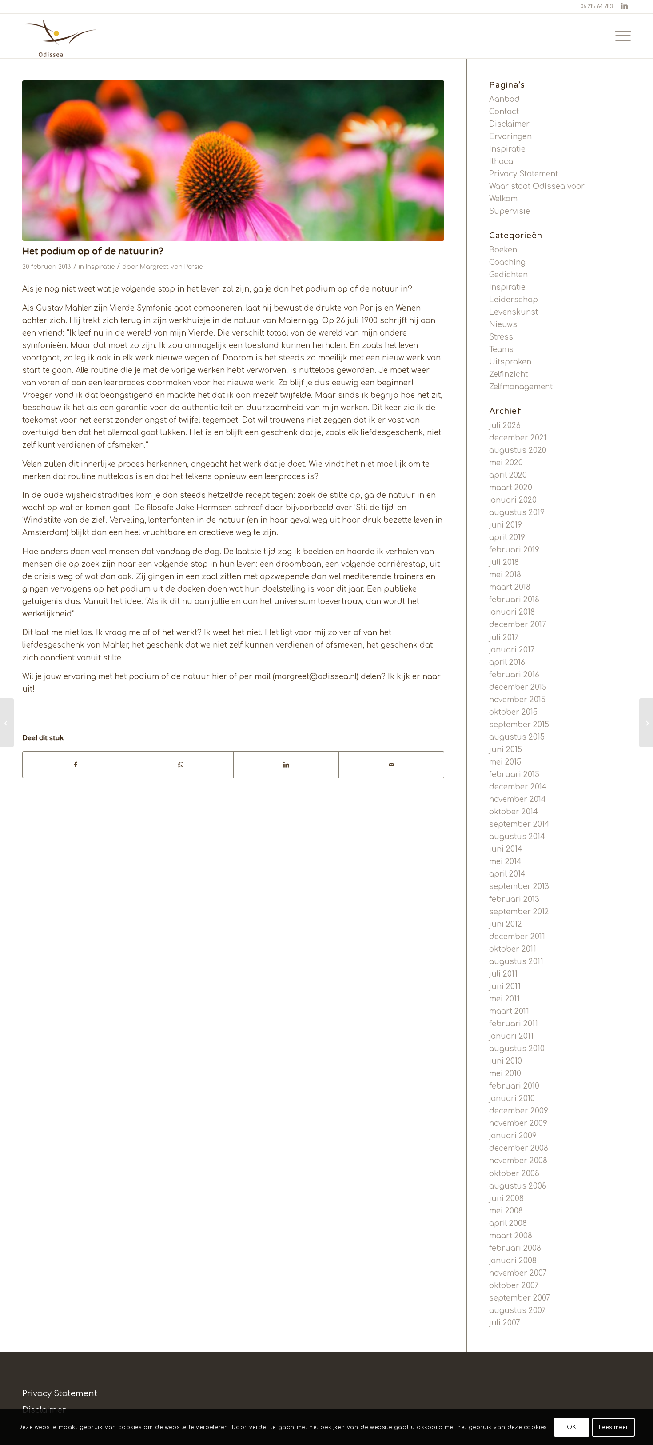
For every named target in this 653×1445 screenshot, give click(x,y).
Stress (501, 337)
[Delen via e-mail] (391, 765)
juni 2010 (505, 1061)
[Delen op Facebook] (75, 765)
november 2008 (518, 1161)
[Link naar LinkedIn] (624, 6)
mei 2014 (505, 861)
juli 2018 (504, 562)
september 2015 (519, 724)
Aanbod (504, 99)
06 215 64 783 (597, 6)
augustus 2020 (517, 450)
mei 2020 (506, 463)
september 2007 (519, 1298)
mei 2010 (505, 1073)
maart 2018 (509, 587)
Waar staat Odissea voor (537, 186)
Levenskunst (513, 312)
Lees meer (613, 1427)
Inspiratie (100, 267)
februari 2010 (514, 1086)
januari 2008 (513, 1261)
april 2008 (508, 1223)
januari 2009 (513, 1136)
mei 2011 (504, 999)
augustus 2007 (517, 1310)
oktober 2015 (513, 712)
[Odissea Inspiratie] (233, 160)
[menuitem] (620, 36)
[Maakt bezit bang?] (646, 722)
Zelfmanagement (521, 387)
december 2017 (517, 624)
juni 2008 (506, 1198)
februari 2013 (514, 899)
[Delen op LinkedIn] (286, 765)
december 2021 (518, 438)
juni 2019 (505, 525)
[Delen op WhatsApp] (180, 765)
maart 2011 (509, 1011)
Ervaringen (510, 136)
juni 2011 (505, 986)
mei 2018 (505, 575)
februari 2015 (514, 774)
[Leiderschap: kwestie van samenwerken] (7, 722)
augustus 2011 (516, 961)
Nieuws (503, 324)
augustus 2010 (517, 1049)
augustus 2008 (517, 1186)
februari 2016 (514, 675)
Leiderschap (513, 300)
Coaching (507, 262)
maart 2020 (510, 488)
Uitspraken (510, 362)
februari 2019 (514, 550)
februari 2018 (514, 600)
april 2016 (507, 662)
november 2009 (518, 1123)
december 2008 (518, 1148)
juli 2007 (504, 1323)
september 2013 (519, 886)
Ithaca (501, 161)
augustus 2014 (517, 837)
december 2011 (517, 937)
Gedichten (508, 275)
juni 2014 (505, 849)
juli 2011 (503, 974)
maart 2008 (510, 1236)
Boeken (503, 250)
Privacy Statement (523, 174)
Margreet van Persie (171, 267)
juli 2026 (505, 425)
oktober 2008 (514, 1173)
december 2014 (518, 787)
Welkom (503, 199)
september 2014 (519, 824)
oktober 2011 (512, 949)
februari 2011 (513, 1024)
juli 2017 (504, 637)
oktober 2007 (514, 1285)
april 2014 (507, 874)
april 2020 (508, 475)
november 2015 (517, 700)
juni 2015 (505, 749)
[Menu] (620, 36)
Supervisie (509, 211)
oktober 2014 (513, 812)
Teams (501, 349)
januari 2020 (513, 500)
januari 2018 (512, 612)
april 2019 (507, 537)
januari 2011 (511, 1036)
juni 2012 (505, 924)
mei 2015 (505, 762)
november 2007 (518, 1273)
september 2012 (519, 912)
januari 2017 (512, 650)
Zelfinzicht (508, 374)
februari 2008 (515, 1248)
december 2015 (517, 687)
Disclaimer (509, 124)
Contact (504, 112)
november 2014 (517, 799)
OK (571, 1427)
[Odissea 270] (61, 36)
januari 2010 (512, 1098)
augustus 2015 (517, 737)
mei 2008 (506, 1211)
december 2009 (518, 1111)
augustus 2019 (517, 512)
